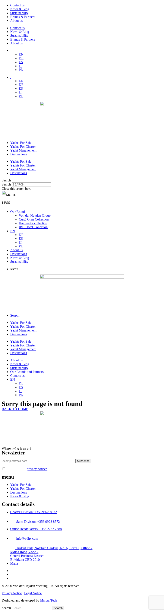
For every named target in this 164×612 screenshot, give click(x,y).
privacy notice (37, 469)
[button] (82, 180)
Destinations (18, 154)
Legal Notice (33, 593)
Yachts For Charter (23, 146)
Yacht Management (23, 150)
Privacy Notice (12, 593)
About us (16, 20)
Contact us (17, 5)
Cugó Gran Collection (34, 219)
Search (6, 184)
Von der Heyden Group (35, 215)
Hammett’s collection (33, 223)
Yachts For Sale (20, 143)
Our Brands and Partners (27, 372)
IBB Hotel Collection (33, 227)
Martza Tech (48, 600)
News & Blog (19, 9)
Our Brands (18, 211)
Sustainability (19, 13)
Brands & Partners (22, 17)
